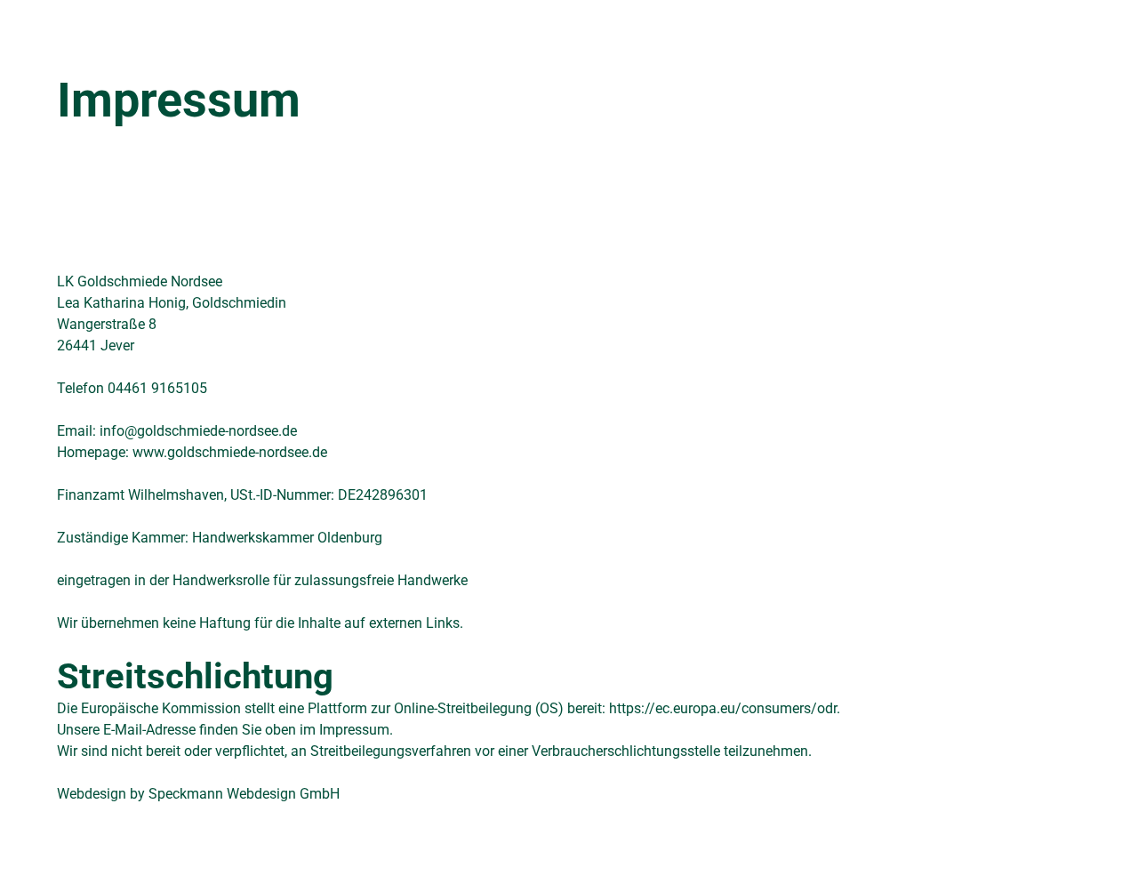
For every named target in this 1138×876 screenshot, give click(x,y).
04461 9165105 (157, 388)
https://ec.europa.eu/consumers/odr (723, 708)
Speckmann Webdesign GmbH (244, 793)
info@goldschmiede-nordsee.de (198, 430)
